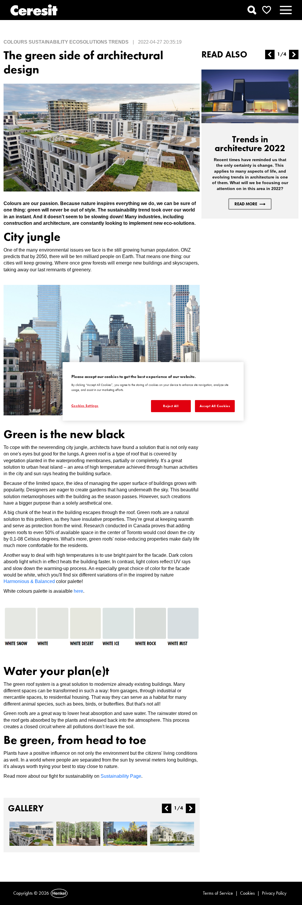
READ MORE (245, 204)
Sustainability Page (121, 776)
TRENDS (119, 41)
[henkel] (59, 893)
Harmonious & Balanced (29, 581)
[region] (153, 391)
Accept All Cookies (215, 406)
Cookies (247, 893)
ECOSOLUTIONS (88, 41)
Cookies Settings (85, 406)
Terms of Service (218, 893)
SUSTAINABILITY (48, 41)
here (78, 591)
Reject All (170, 406)
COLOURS (15, 41)
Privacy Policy (274, 893)
